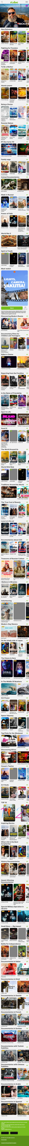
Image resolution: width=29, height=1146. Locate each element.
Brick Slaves (3, 638)
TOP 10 (4, 802)
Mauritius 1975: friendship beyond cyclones (5, 408)
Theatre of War (4, 1115)
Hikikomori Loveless (12, 266)
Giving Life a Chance (3, 81)
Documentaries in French (11, 1012)
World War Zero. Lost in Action (13, 876)
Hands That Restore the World (22, 209)
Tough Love (20, 958)
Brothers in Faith (4, 227)
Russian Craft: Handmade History (4, 210)
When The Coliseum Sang (21, 941)
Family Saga (12, 173)
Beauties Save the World (22, 464)
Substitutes (12, 654)
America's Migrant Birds (5, 554)
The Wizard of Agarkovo (21, 597)
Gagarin (11, 729)
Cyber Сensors (4, 481)
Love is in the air (7, 521)
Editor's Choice (7, 354)
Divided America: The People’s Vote (22, 554)
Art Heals (5, 785)
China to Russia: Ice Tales (6, 156)
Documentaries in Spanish (11, 1102)
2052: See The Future (5, 678)
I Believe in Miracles (9, 582)
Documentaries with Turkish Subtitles (12, 1047)
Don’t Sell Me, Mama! (12, 858)
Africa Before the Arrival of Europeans (4, 63)
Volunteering (6, 601)
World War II (6, 233)
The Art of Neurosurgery (12, 119)
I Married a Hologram (20, 655)
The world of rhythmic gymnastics (8, 426)
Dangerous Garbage (21, 1026)
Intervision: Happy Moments (22, 408)
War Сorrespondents (21, 388)
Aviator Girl (20, 442)
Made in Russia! (7, 195)
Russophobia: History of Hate (7, 1042)
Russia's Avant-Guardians (22, 498)
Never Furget (20, 695)
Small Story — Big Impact (11, 926)
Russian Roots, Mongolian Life (19, 579)
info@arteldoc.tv (8, 1129)
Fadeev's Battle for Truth (13, 388)
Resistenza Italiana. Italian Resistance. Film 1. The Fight (19, 903)
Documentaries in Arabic (11, 1084)
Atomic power (6, 86)
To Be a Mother (7, 67)
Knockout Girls (21, 712)
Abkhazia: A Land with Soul (13, 44)
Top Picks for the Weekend (12, 733)
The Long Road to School (21, 838)
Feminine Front (4, 1026)
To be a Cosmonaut (20, 730)
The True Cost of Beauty (10, 502)
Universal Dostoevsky (22, 368)
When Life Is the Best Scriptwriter (9, 843)
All (27, 29)
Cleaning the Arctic (17, 620)
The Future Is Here (8, 658)
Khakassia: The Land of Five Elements (4, 138)
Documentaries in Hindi (10, 979)
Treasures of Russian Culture (12, 559)
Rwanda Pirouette (5, 799)
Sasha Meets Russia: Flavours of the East (5, 579)
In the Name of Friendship (11, 393)
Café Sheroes (4, 858)
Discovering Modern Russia (12, 316)
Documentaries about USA (11, 540)
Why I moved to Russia (22, 156)
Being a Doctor (7, 104)
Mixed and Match (13, 940)
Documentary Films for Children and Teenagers (10, 335)
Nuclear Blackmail (22, 99)
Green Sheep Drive (21, 44)
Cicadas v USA (13, 554)
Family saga (6, 159)
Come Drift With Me (5, 747)
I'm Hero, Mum (13, 81)
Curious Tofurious (5, 43)
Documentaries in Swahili (11, 996)
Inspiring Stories (7, 823)
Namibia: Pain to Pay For (21, 63)
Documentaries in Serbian (11, 1028)
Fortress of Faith (13, 227)
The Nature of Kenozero (21, 138)
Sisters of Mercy (21, 118)
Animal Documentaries (10, 177)
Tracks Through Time (4, 941)
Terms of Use (3, 1139)
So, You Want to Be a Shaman (4, 597)
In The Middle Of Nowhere (11, 681)
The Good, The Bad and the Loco (13, 713)
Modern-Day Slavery (9, 624)
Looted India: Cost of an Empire (13, 63)
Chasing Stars (4, 729)
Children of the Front (13, 958)
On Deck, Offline (21, 780)
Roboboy (11, 349)
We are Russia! (4, 330)
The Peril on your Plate (5, 368)
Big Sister (20, 81)
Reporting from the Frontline (12, 373)
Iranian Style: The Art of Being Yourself (13, 517)
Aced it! (4, 428)
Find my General (21, 875)
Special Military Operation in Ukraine (12, 908)
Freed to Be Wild (4, 695)
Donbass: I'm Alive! (21, 922)
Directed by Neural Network (21, 266)
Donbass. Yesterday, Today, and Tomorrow (8, 1099)
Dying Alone (3, 654)
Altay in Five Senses (12, 138)
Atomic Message (4, 99)
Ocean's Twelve (7, 766)
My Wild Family (20, 191)
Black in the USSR (5, 875)
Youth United (3, 265)
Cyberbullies (12, 481)
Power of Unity (4, 247)
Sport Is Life (6, 412)
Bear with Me (4, 191)
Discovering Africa (8, 750)
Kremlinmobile (13, 209)
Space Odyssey (7, 716)
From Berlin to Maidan (21, 1115)
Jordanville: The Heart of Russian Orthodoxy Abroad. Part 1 (21, 229)
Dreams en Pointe (5, 535)
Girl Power (5, 698)
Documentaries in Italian (10, 961)
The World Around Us (9, 449)
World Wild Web (7, 467)
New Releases (6, 29)
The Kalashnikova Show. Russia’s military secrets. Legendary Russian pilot (4, 445)
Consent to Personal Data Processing (8, 1142)
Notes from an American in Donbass (4, 388)
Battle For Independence (11, 944)
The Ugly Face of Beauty (22, 638)
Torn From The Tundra (5, 1009)
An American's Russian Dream (4, 174)
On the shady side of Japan (12, 640)
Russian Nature (7, 123)
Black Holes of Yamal (13, 464)
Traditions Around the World (12, 485)
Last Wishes (20, 1098)
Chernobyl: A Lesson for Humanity (12, 101)
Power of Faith (7, 213)
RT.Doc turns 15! (7, 142)
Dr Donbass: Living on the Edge (7, 1080)
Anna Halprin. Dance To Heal (13, 799)
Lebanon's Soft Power (13, 408)
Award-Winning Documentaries (7, 881)
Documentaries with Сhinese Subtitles (12, 1065)
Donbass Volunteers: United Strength (5, 621)
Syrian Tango (21, 799)
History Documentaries (10, 861)
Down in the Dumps (3, 464)
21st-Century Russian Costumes (4, 517)
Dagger (2, 498)
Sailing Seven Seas (21, 747)
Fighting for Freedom (9, 48)
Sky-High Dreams (13, 442)
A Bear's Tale (21, 349)
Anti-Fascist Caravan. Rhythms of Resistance (8, 976)
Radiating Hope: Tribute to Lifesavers (4, 119)
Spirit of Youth (7, 251)
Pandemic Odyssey (12, 781)
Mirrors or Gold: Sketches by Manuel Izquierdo (4, 351)
